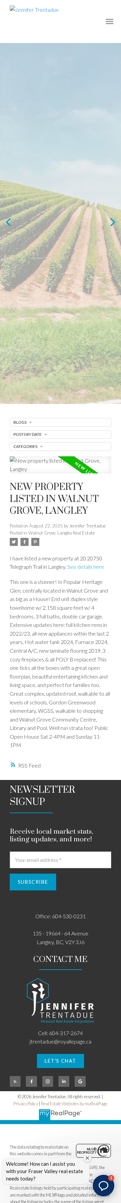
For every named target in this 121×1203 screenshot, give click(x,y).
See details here (85, 566)
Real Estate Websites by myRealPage (74, 1103)
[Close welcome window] (87, 1158)
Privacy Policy (25, 1103)
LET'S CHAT (60, 1061)
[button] (60, 1061)
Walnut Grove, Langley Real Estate (61, 533)
